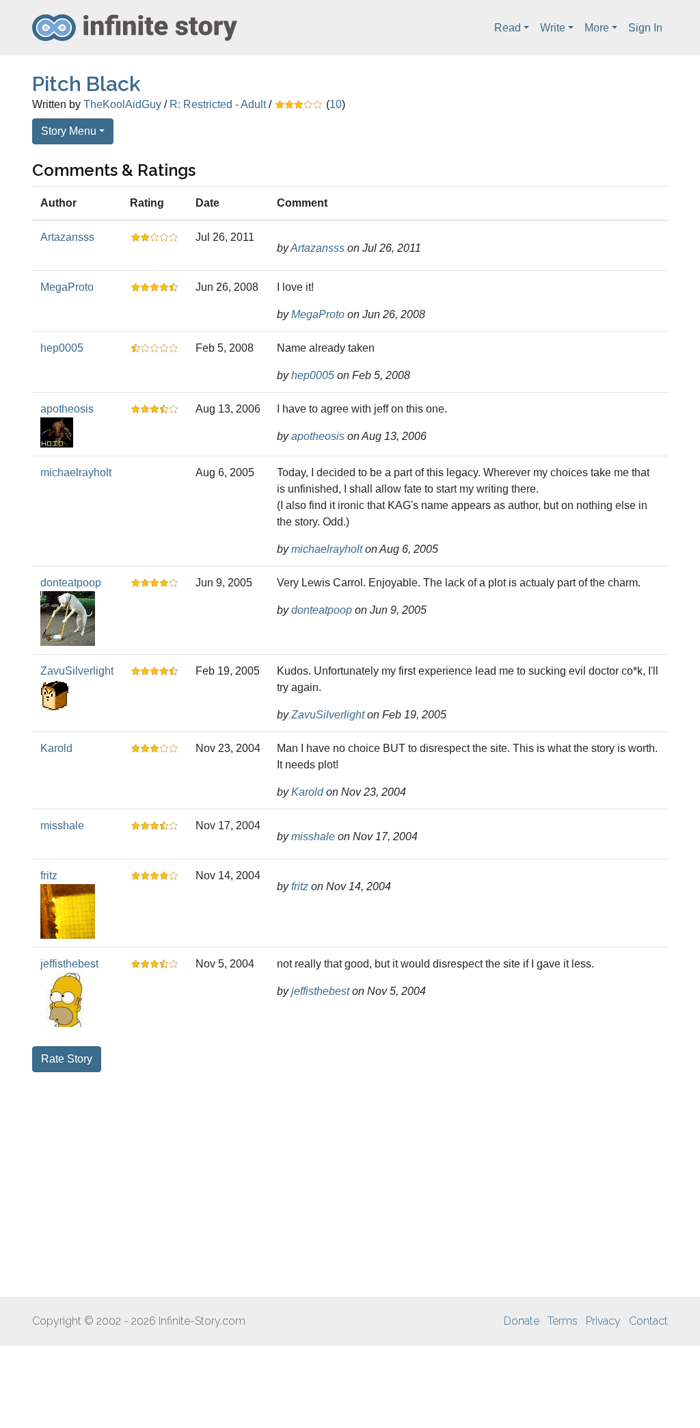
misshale (62, 825)
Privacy (603, 1320)
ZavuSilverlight (76, 671)
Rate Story (66, 1059)
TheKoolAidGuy (122, 104)
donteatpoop (70, 582)
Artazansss (67, 237)
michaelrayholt (75, 472)
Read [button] (507, 28)
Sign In (645, 28)
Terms (563, 1320)
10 (335, 104)
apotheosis (67, 409)
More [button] (596, 28)
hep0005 (61, 348)
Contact (648, 1320)
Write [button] (552, 28)
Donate (521, 1320)
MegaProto (67, 287)
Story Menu (68, 131)
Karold (56, 748)
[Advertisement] (350, 1184)
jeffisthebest (69, 964)
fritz (48, 875)
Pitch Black (86, 84)
